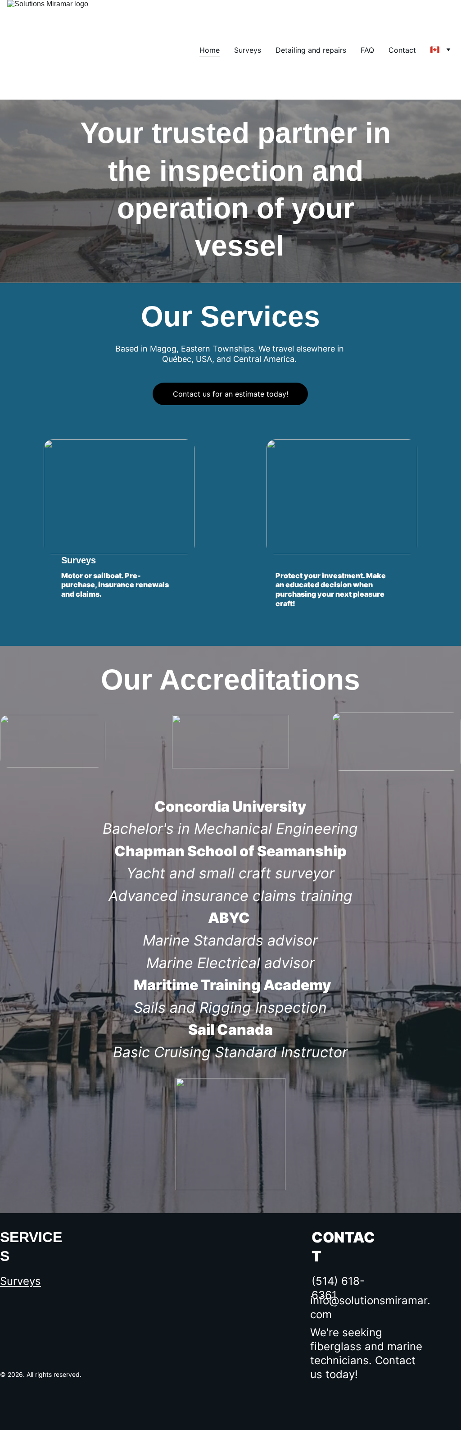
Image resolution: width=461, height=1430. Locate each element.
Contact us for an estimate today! (230, 393)
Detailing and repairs (311, 50)
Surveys (247, 50)
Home (209, 50)
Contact (402, 50)
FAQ (367, 50)
